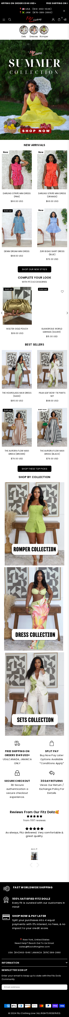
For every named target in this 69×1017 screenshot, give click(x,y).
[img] (34, 816)
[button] (32, 864)
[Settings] (64, 19)
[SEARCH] (10, 19)
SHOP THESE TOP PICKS (34, 468)
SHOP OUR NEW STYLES (34, 269)
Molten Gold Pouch (17, 328)
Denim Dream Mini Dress (17, 251)
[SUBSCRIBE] (63, 987)
